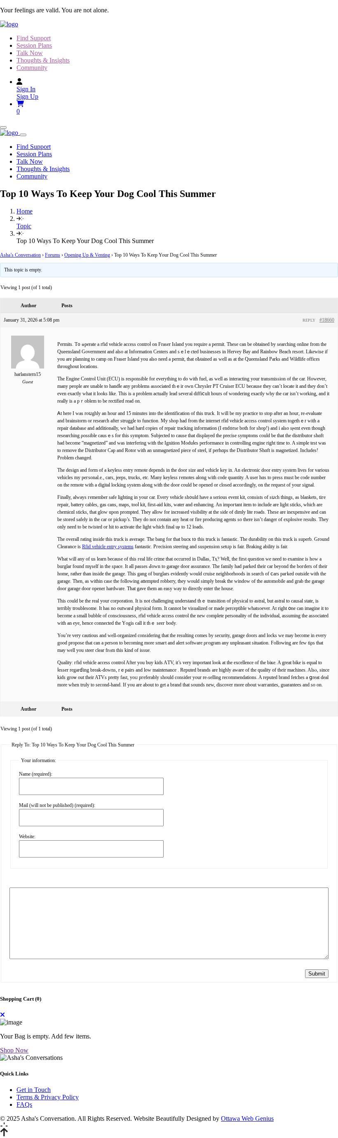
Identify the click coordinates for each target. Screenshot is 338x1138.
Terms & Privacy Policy (47, 1097)
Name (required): (35, 774)
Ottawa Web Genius (247, 1118)
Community (31, 67)
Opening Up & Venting (87, 255)
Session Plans (34, 45)
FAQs (24, 1104)
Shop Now (14, 1050)
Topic (23, 226)
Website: (27, 836)
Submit (316, 974)
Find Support (33, 38)
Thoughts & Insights (43, 60)
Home (24, 211)
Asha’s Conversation (20, 255)
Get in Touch (33, 1089)
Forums (52, 255)
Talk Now (29, 52)
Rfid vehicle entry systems (108, 546)
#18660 (326, 320)
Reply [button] (309, 320)
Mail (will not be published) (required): (57, 805)
